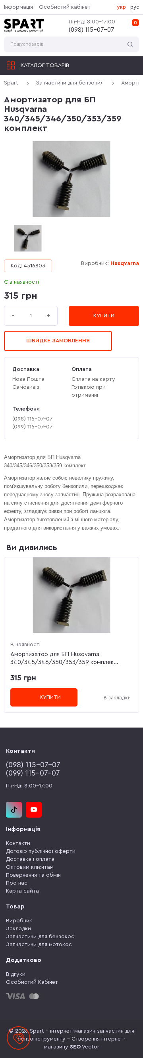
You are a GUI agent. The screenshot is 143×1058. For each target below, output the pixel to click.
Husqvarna (124, 263)
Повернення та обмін (33, 875)
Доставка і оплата (30, 859)
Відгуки (15, 974)
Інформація (18, 7)
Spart (11, 83)
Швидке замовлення (58, 341)
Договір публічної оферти (40, 851)
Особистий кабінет (65, 7)
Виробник (19, 921)
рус (134, 7)
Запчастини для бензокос (40, 936)
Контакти (18, 843)
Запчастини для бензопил (70, 83)
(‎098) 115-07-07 (91, 30)
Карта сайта (22, 891)
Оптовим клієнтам (30, 867)
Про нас (16, 883)
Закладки (18, 928)
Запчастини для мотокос (39, 944)
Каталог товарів (45, 65)
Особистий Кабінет (32, 982)
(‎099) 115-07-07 (33, 773)
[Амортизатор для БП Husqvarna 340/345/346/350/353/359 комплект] (71, 179)
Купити (103, 316)
